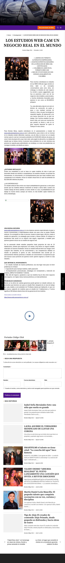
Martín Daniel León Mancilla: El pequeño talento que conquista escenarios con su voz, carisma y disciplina (40, 496)
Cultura (19, 354)
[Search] (58, 27)
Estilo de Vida (24, 354)
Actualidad (9, 354)
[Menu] (61, 27)
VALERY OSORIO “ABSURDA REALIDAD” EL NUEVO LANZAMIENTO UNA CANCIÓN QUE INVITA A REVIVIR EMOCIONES (41, 473)
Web (45, 380)
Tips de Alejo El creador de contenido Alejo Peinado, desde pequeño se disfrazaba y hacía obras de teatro (41, 519)
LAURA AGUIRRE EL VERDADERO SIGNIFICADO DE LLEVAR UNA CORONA (40, 429)
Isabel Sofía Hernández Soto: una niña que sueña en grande (40, 406)
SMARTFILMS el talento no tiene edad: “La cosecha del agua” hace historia (40, 450)
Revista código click (27, 50)
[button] (6, 156)
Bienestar (14, 354)
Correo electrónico (29, 380)
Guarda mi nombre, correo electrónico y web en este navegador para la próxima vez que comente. (32, 388)
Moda (29, 354)
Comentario (7, 366)
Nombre (5, 380)
